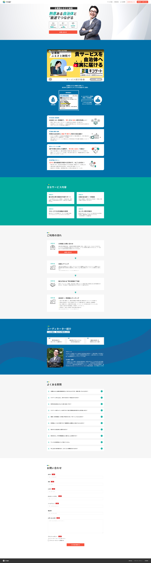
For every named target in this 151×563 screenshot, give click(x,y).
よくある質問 (122, 1)
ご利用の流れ (116, 1)
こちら (58, 538)
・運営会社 (130, 560)
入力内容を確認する (75, 544)
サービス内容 (109, 1)
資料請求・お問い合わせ (142, 1)
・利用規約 (146, 560)
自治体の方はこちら (131, 1)
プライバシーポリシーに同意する (57, 540)
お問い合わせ (63, 32)
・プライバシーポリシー (138, 560)
